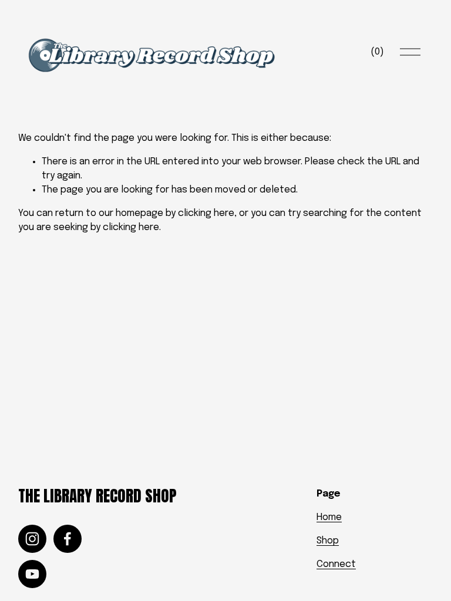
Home (329, 517)
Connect (336, 564)
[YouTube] (32, 574)
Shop (328, 541)
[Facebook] (67, 539)
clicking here (206, 213)
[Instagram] (32, 539)
